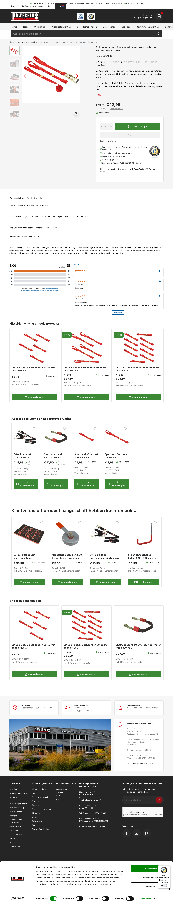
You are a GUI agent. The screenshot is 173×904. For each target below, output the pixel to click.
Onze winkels (15, 826)
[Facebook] (126, 833)
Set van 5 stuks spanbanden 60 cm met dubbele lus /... (85, 369)
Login (57, 796)
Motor (20, 42)
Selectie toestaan (150, 877)
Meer (100, 95)
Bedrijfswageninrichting (42, 797)
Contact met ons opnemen (33, 6)
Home (11, 42)
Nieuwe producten (40, 789)
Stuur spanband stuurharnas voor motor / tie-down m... (138, 646)
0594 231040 (100, 813)
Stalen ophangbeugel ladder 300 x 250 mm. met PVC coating (143, 558)
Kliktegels (36, 813)
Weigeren (150, 886)
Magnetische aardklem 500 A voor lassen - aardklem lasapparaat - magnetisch (67, 558)
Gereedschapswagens (41, 809)
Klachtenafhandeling (18, 834)
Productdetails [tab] (34, 198)
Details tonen (145, 899)
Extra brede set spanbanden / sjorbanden (22, 457)
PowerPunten (15, 846)
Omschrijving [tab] (16, 198)
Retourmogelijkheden (18, 804)
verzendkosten (32, 385)
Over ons (15, 6)
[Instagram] (146, 833)
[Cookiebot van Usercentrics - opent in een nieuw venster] (17, 899)
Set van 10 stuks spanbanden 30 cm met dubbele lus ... (138, 369)
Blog (49, 6)
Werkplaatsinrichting (40, 829)
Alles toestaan (150, 868)
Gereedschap (37, 805)
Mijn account (60, 800)
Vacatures (13, 830)
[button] (159, 16)
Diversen (35, 801)
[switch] (79, 898)
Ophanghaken (38, 821)
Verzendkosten (116, 109)
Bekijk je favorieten (108, 141)
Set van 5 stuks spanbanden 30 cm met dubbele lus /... (33, 369)
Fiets (34, 793)
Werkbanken (37, 825)
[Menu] (168, 867)
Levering (13, 789)
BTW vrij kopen (15, 812)
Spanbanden (31, 42)
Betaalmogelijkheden (18, 793)
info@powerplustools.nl (143, 763)
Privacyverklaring (16, 808)
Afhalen (12, 838)
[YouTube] (136, 833)
